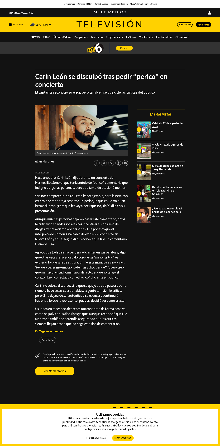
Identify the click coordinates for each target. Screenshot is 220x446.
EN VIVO (35, 37)
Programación (114, 37)
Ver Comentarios (55, 371)
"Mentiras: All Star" (84, 4)
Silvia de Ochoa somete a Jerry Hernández (167, 167)
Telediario (97, 37)
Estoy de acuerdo (123, 438)
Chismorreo (182, 37)
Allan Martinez (44, 161)
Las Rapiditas (164, 37)
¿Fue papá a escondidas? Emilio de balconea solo (167, 210)
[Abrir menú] (10, 24)
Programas (81, 37)
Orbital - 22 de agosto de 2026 (167, 124)
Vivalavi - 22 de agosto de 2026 (167, 146)
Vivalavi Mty (146, 37)
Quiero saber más (97, 438)
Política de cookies (125, 425)
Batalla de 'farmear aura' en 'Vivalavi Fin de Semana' (167, 190)
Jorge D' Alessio (101, 4)
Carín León (48, 340)
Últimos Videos (62, 37)
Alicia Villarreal (136, 4)
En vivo (124, 48)
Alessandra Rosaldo (119, 4)
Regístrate (203, 25)
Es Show (131, 37)
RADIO (46, 37)
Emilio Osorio (151, 4)
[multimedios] (110, 13)
